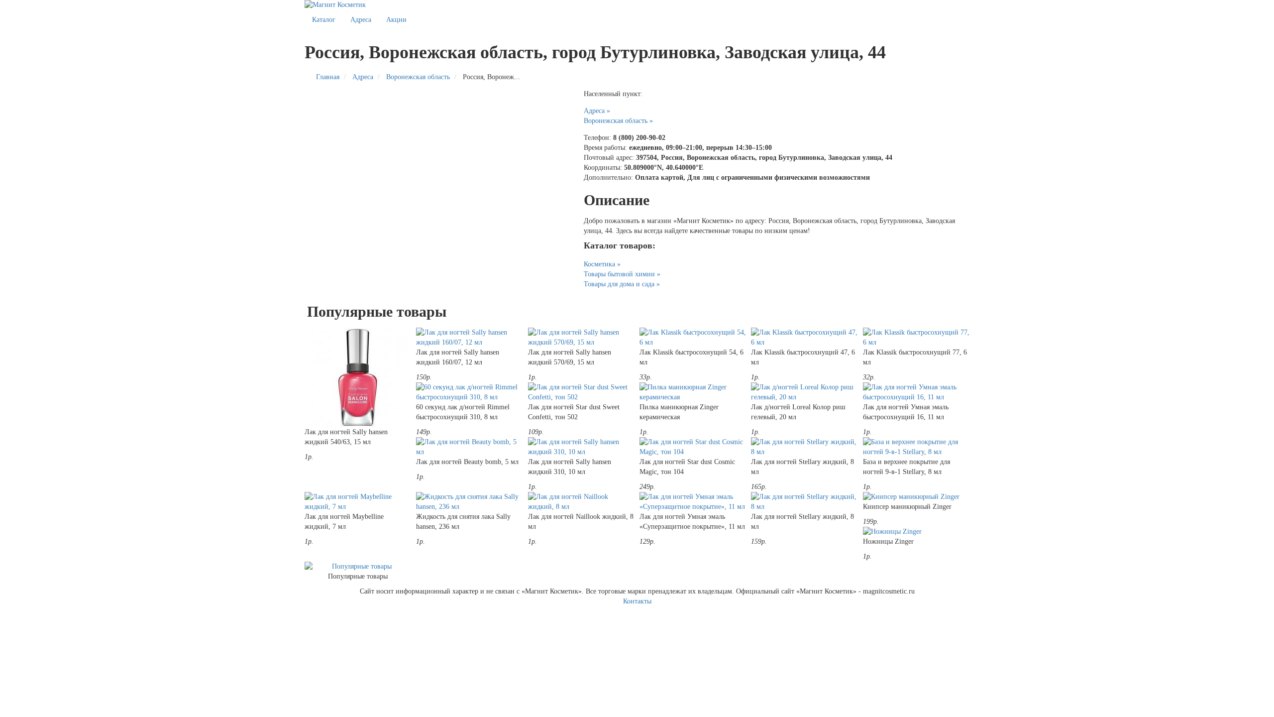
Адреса (360, 19)
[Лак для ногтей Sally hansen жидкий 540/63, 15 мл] (358, 377)
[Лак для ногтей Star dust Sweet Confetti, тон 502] (581, 392)
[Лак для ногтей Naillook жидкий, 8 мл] (581, 502)
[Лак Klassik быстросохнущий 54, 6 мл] (692, 338)
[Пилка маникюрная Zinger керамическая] (692, 392)
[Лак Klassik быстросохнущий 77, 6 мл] (916, 338)
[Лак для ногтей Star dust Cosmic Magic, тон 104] (692, 447)
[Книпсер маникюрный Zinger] (916, 497)
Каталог (323, 19)
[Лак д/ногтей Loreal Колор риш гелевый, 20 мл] (804, 392)
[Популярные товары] (358, 567)
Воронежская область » (618, 120)
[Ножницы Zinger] (916, 532)
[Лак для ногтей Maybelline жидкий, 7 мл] (358, 502)
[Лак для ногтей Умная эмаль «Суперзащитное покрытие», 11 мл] (692, 502)
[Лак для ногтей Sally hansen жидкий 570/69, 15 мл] (581, 338)
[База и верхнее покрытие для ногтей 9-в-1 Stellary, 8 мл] (916, 447)
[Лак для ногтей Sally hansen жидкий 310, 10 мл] (581, 447)
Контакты (637, 601)
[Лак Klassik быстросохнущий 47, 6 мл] (804, 338)
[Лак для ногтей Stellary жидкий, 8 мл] (804, 447)
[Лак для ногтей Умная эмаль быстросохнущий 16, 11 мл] (916, 392)
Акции (396, 19)
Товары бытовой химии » (622, 274)
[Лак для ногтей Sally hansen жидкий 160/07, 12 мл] (469, 338)
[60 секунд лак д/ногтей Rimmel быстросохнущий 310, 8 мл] (469, 392)
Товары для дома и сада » (622, 284)
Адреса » (597, 111)
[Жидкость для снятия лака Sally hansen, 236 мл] (469, 502)
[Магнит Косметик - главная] (637, 5)
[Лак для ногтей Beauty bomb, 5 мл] (469, 447)
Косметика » (602, 264)
